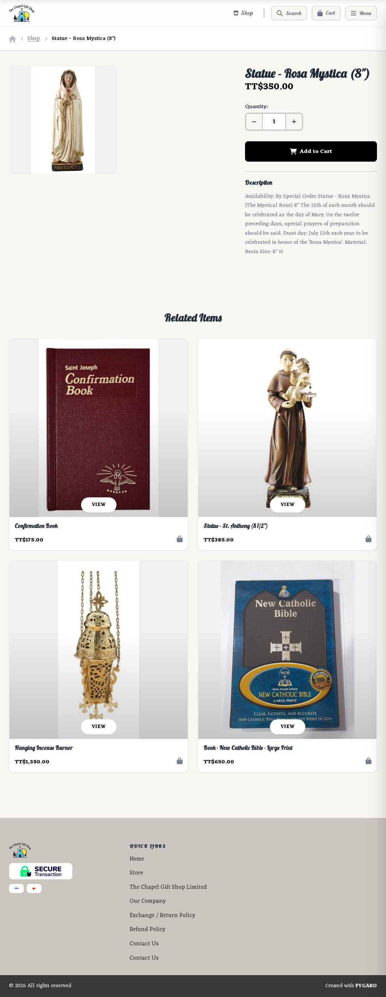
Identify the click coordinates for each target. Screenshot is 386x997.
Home (137, 859)
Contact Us (144, 944)
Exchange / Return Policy (162, 916)
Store (136, 873)
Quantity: (256, 106)
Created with (351, 986)
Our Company (148, 901)
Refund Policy (147, 930)
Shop (34, 38)
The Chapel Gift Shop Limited (168, 887)
